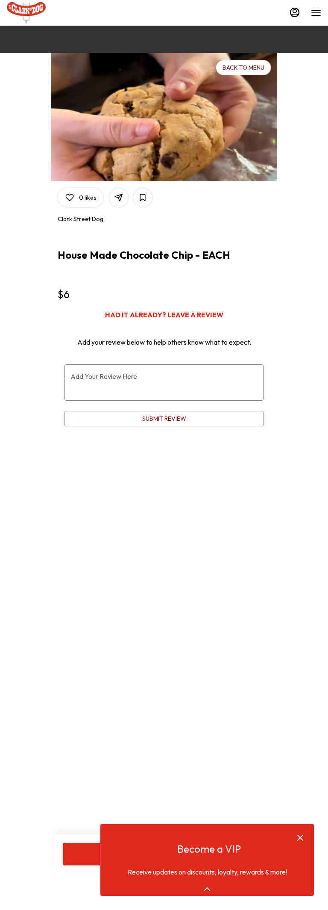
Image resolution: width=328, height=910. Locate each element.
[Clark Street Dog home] (45, 13)
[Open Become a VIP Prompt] (207, 889)
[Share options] (118, 197)
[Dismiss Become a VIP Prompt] (300, 837)
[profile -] (295, 12)
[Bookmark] (142, 197)
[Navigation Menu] (316, 13)
